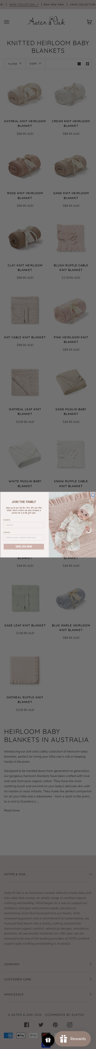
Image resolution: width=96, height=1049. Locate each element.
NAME (7, 520)
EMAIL (7, 532)
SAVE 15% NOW (24, 546)
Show (48, 1040)
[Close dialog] (93, 495)
